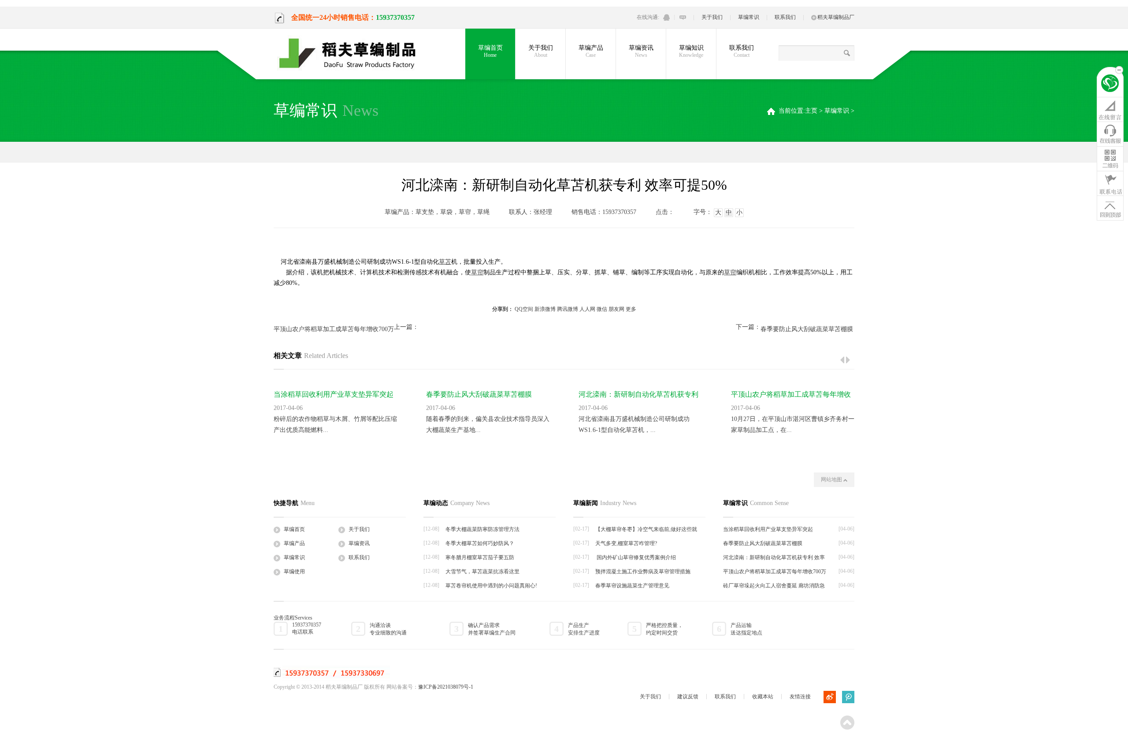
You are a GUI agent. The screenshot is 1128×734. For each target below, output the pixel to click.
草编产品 (591, 51)
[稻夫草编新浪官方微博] (830, 697)
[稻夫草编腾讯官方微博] (848, 697)
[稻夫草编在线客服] (1110, 134)
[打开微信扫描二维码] (1110, 158)
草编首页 (490, 51)
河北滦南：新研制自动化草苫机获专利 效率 (774, 557)
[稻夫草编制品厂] (353, 53)
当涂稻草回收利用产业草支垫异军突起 (333, 394)
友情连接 (800, 696)
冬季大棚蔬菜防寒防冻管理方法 (482, 529)
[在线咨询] (1110, 109)
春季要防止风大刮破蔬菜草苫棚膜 (807, 329)
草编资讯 (641, 51)
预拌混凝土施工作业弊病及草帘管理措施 (642, 571)
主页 (811, 110)
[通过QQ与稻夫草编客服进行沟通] (666, 17)
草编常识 (748, 17)
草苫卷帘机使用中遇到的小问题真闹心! (491, 586)
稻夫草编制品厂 (835, 17)
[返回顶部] (1110, 207)
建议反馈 (687, 696)
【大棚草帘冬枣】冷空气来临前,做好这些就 (646, 529)
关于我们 (712, 17)
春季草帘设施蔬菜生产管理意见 (632, 586)
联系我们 (785, 17)
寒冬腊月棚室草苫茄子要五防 (479, 557)
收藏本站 (762, 696)
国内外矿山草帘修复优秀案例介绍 (635, 557)
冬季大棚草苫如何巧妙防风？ (479, 543)
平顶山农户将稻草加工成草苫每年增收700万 (334, 329)
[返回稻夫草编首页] (1110, 84)
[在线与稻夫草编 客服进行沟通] (682, 17)
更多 (631, 309)
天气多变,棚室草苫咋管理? (626, 543)
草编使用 (294, 571)
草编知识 (691, 51)
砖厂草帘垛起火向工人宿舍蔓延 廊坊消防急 (774, 586)
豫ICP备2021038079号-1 (445, 687)
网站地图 (832, 479)
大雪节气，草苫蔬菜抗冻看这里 (482, 571)
